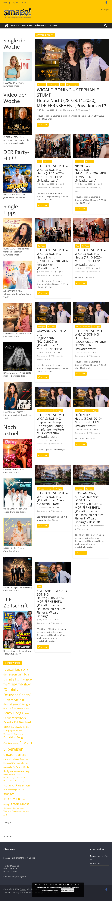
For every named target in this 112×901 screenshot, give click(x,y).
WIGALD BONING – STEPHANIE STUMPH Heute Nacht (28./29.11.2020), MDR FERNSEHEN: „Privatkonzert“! (71, 97)
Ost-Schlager (53, 85)
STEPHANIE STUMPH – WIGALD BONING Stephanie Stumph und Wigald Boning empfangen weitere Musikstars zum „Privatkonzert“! (52, 425)
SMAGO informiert (83, 326)
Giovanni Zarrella (43, 359)
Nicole (77, 191)
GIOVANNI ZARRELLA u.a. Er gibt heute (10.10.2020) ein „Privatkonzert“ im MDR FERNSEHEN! (51, 340)
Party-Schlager (81, 411)
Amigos (25, 704)
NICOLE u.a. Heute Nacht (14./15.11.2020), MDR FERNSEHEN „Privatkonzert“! (90, 173)
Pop (62, 85)
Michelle (6, 781)
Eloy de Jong (18, 734)
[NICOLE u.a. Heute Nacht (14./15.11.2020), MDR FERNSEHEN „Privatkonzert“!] (91, 135)
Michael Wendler (21, 778)
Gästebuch (40, 25)
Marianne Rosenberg (19, 771)
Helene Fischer (19, 759)
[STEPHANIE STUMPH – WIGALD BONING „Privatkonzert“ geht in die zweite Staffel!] (53, 466)
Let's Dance (16, 767)
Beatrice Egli (10, 722)
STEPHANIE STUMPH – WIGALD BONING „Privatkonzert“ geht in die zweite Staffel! (52, 498)
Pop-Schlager (72, 85)
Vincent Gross (10, 811)
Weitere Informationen (50, 890)
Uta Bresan (20, 808)
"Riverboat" (11, 700)
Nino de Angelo (20, 781)
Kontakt (54, 25)
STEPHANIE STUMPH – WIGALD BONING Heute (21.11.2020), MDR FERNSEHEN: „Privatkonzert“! (52, 173)
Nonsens (41, 85)
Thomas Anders (9, 808)
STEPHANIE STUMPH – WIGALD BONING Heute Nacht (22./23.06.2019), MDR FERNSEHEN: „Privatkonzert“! (90, 340)
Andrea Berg (9, 708)
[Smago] (6, 25)
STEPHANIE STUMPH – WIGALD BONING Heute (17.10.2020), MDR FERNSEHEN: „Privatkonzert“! (90, 257)
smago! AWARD (17, 789)
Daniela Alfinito (18, 727)
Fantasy (16, 744)
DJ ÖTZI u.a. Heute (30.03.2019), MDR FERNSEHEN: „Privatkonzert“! (88, 420)
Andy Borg (12, 712)
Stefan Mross (19, 804)
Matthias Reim (9, 774)
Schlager (79, 162)
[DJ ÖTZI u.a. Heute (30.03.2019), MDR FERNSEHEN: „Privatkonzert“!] (91, 388)
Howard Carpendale (13, 763)
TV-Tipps (47, 162)
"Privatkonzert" (84, 110)
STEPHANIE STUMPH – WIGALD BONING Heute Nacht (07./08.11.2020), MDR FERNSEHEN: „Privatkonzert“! (52, 259)
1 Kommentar (99, 525)
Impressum (95, 863)
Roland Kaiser (14, 785)
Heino (6, 759)
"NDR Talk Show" (21, 684)
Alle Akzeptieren (67, 890)
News (14, 25)
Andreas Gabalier (23, 708)
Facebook (27, 25)
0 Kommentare (68, 110)
